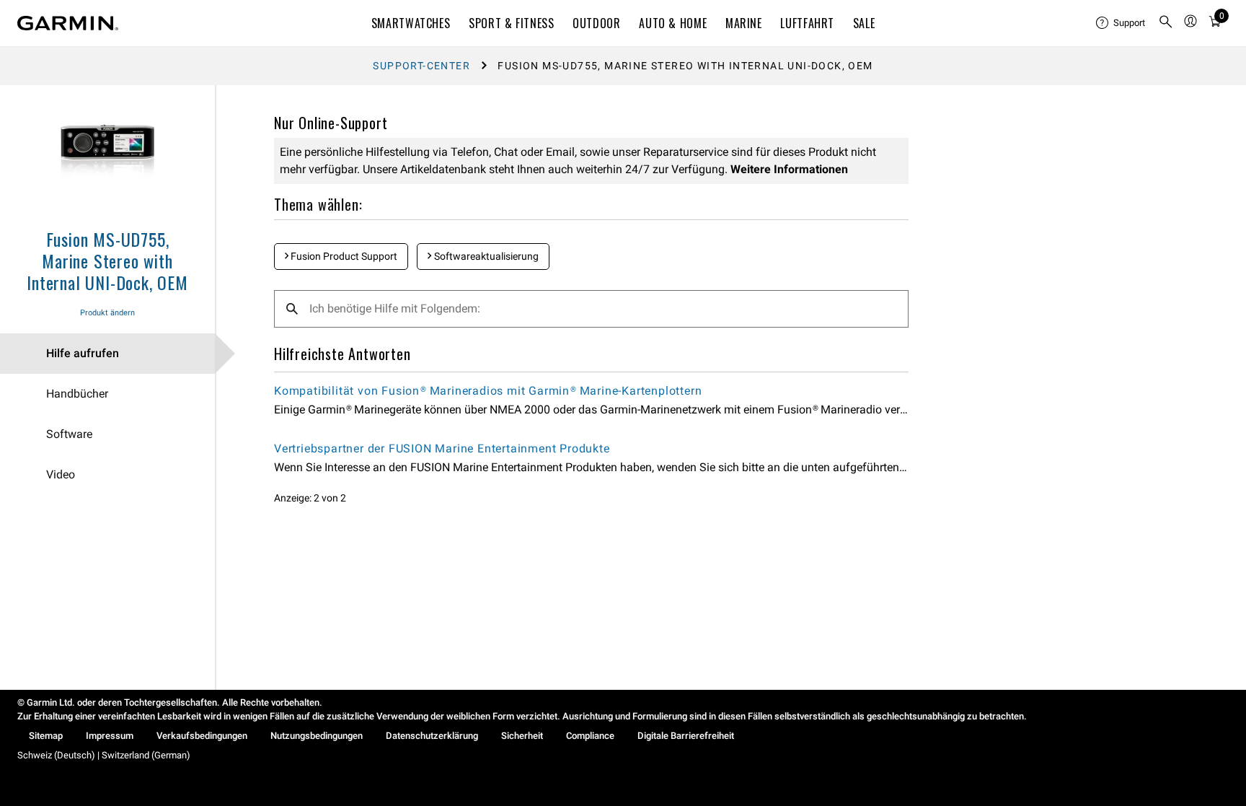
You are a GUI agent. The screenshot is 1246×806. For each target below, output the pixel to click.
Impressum (109, 735)
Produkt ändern (107, 312)
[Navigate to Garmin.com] (67, 23)
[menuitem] (1121, 23)
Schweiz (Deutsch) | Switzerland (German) (103, 755)
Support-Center (421, 65)
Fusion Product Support (342, 256)
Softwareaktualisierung (485, 256)
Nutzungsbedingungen (316, 735)
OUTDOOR (596, 23)
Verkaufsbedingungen (201, 735)
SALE (864, 23)
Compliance (590, 735)
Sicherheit (522, 735)
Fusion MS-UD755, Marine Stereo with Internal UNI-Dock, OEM (107, 260)
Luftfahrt (807, 23)
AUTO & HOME (673, 23)
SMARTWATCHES (411, 23)
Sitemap (46, 735)
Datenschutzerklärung (432, 735)
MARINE (743, 23)
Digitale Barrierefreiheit (685, 735)
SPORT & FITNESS (511, 23)
